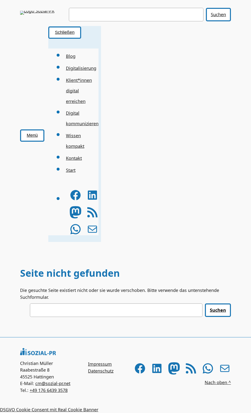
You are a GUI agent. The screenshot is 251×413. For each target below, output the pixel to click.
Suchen (218, 14)
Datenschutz (100, 371)
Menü (32, 135)
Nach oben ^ (218, 382)
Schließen (65, 32)
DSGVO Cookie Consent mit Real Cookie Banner (49, 410)
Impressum (100, 364)
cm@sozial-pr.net (52, 383)
